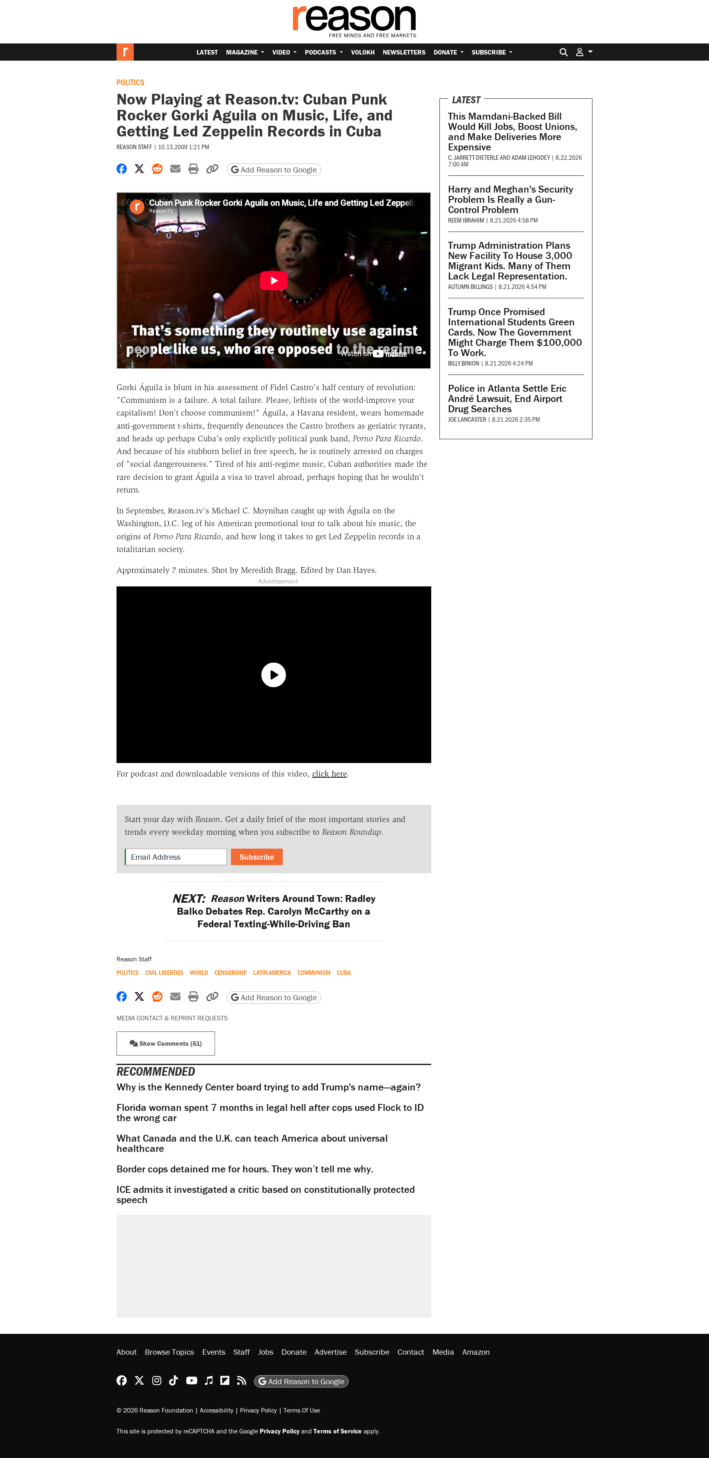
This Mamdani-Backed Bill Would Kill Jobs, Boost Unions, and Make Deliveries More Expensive (512, 131)
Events (213, 1352)
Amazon (476, 1352)
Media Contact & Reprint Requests (172, 1018)
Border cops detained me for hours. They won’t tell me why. (245, 1169)
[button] (584, 51)
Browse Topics (169, 1352)
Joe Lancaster (467, 419)
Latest (207, 52)
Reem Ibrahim (466, 220)
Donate (446, 52)
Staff (241, 1352)
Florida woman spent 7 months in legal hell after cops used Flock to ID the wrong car (270, 1112)
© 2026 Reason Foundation (155, 1410)
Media (443, 1352)
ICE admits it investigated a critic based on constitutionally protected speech (266, 1194)
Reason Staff (134, 146)
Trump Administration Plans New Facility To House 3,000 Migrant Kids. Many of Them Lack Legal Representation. (510, 260)
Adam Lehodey (531, 157)
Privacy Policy (258, 1410)
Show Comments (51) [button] (170, 1043)
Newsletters (404, 52)
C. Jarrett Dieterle (473, 157)
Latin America (272, 972)
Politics (130, 82)
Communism (313, 972)
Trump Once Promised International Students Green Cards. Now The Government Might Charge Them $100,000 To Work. (515, 332)
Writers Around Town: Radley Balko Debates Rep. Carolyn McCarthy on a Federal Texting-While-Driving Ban (273, 911)
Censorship (231, 972)
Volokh (363, 52)
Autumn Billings (470, 286)
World (199, 972)
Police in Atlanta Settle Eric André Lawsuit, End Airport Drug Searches (507, 398)
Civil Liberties (164, 972)
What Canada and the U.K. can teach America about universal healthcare (252, 1143)
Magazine (242, 52)
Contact (411, 1352)
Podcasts (321, 52)
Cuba (344, 972)
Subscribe (490, 52)
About (127, 1352)
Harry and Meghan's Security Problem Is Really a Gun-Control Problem (510, 199)
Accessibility (216, 1410)
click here (329, 774)
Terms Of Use (302, 1410)
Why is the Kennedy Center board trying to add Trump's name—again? (269, 1087)
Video (282, 52)
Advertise (331, 1352)
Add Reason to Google (278, 169)
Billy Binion (463, 363)
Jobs (265, 1352)
